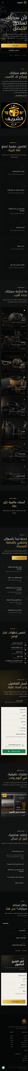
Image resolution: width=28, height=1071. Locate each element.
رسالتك (23, 991)
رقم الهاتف (23, 985)
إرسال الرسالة (14, 1002)
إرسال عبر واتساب (14, 751)
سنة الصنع (23, 722)
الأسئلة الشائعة (24, 1046)
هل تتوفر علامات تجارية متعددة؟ (14, 877)
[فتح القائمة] (2, 2)
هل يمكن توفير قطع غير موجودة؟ (14, 864)
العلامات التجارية (24, 1042)
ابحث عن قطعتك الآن (20, 96)
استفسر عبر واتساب (14, 50)
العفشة (11, 1038)
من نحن (25, 1038)
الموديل (23, 715)
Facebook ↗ (24, 950)
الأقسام (25, 1040)
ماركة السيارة (22, 709)
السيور (11, 1044)
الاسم (24, 979)
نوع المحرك (21, 728)
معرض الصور (24, 1044)
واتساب (25, 1056)
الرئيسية (25, 1036)
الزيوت (12, 1046)
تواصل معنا (14, 46)
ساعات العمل (24, 1060)
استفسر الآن (14, 326)
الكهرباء (11, 1040)
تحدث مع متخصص (19, 558)
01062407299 (18, 1054)
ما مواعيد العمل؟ (14, 883)
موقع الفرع (25, 1058)
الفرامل (11, 1036)
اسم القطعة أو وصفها (20, 734)
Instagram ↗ (17, 950)
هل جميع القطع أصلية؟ (14, 851)
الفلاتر (12, 1042)
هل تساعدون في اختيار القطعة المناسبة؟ (14, 871)
